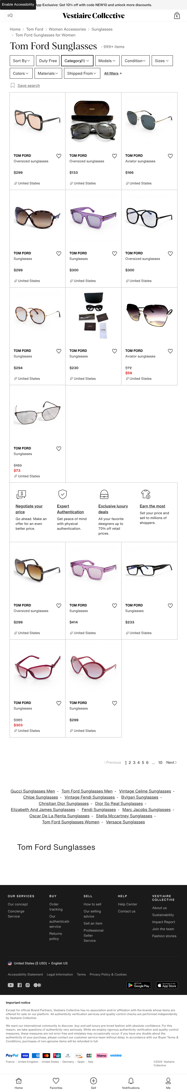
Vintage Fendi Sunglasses (90, 797)
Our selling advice (92, 914)
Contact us (126, 911)
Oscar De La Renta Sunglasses (59, 816)
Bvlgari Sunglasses (139, 797)
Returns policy (55, 936)
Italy (91, 1062)
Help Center (127, 904)
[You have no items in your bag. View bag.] (177, 15)
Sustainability (163, 915)
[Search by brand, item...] (10, 15)
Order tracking (56, 907)
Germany (68, 1062)
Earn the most (152, 506)
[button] (177, 15)
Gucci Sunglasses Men (32, 791)
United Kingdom (28, 1062)
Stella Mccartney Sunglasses (124, 816)
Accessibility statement (25, 974)
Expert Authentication (70, 509)
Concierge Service (16, 914)
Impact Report (163, 922)
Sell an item (93, 923)
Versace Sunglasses (125, 822)
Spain (81, 1062)
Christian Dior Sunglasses (64, 804)
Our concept (18, 904)
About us (159, 907)
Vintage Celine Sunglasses (145, 791)
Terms (81, 974)
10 (160, 762)
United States (50, 1062)
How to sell (92, 904)
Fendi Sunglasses (99, 810)
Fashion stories (164, 936)
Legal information (60, 974)
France (10, 1062)
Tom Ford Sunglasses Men (86, 791)
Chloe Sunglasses (40, 797)
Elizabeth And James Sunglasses (43, 810)
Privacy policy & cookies (108, 974)
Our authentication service (61, 921)
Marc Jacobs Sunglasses (146, 810)
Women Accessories (67, 29)
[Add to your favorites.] (59, 156)
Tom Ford (34, 29)
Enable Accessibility (18, 4)
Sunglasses (102, 29)
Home (15, 29)
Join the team (163, 929)
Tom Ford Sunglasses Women (71, 822)
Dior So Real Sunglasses (119, 804)
